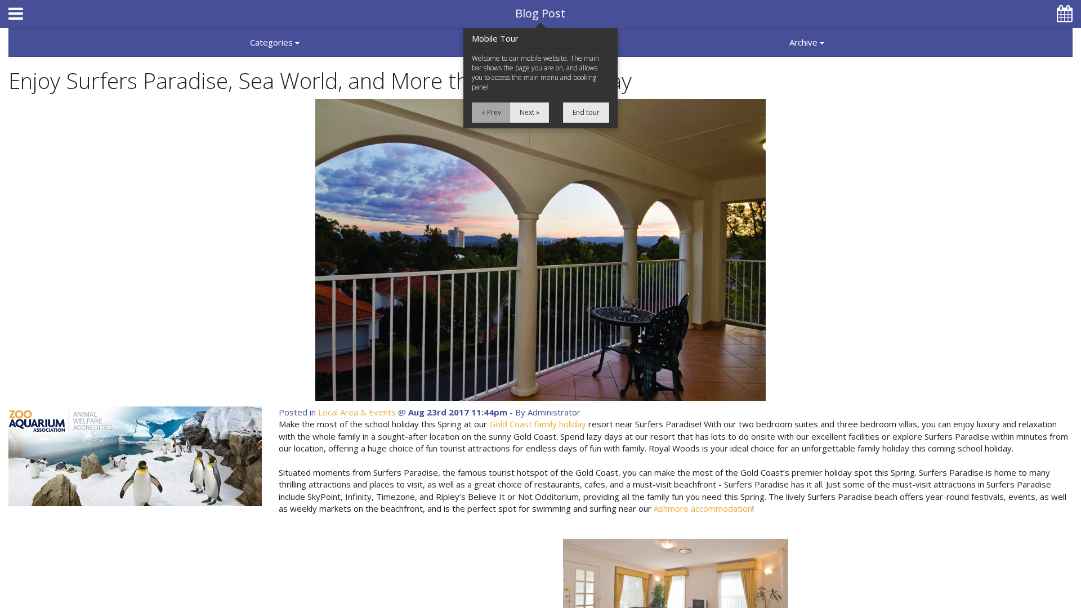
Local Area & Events (357, 412)
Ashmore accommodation (703, 508)
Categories (272, 42)
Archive (804, 42)
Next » (529, 112)
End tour (586, 112)
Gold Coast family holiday (537, 424)
